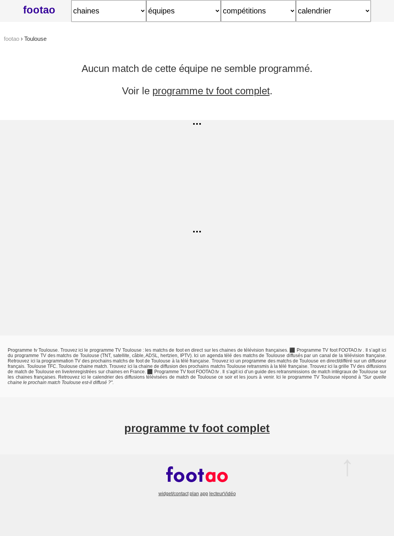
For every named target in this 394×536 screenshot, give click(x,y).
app (204, 493)
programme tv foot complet (211, 90)
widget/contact (174, 493)
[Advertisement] (197, 174)
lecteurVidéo (222, 493)
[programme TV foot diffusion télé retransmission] (197, 488)
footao (39, 10)
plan (194, 493)
